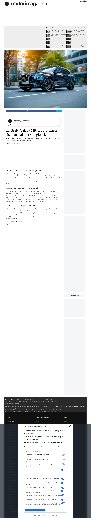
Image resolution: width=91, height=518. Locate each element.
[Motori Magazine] (26, 4)
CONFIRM (35, 510)
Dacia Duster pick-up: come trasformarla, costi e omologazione (77, 39)
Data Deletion (37, 515)
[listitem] (45, 451)
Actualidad (37, 421)
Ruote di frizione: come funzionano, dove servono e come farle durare (58, 35)
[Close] (70, 426)
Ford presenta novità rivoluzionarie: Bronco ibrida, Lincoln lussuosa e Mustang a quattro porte (77, 42)
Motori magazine (17, 409)
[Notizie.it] (83, 1)
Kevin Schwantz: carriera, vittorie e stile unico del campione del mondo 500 (78, 46)
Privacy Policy (53, 515)
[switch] (63, 455)
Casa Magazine (11, 421)
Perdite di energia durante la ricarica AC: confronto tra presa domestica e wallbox (58, 42)
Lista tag (14, 408)
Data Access (45, 515)
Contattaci (51, 406)
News (7, 224)
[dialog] (45, 471)
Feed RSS (83, 406)
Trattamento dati (76, 406)
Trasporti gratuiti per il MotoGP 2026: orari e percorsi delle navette (78, 35)
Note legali (70, 406)
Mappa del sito (8, 408)
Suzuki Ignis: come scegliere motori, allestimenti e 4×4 (57, 39)
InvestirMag (65, 421)
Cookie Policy (57, 406)
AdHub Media (31, 409)
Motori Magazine (10, 399)
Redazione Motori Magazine (18, 221)
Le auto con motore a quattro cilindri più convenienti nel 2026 (58, 31)
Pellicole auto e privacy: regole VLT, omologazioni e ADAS (57, 46)
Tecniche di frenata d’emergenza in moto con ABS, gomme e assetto (78, 31)
